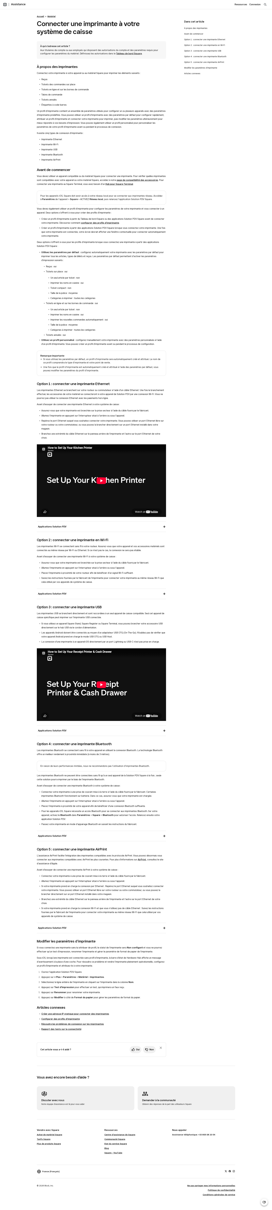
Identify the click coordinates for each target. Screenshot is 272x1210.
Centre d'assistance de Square (119, 1135)
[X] (225, 1171)
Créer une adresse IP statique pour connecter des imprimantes (75, 1014)
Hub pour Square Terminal (119, 184)
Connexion (255, 4)
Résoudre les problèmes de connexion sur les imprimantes (72, 1024)
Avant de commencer (193, 34)
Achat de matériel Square (49, 1135)
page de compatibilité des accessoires (137, 180)
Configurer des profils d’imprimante (60, 1019)
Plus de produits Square (49, 1144)
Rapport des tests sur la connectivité (61, 1029)
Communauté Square (114, 1139)
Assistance (18, 4)
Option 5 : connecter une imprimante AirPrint (204, 62)
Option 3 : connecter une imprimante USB (202, 51)
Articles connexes (192, 73)
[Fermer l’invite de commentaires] (160, 1047)
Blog (106, 1148)
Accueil (40, 16)
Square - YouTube (113, 1153)
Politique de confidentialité (221, 1190)
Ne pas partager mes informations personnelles (211, 1186)
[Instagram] (233, 1171)
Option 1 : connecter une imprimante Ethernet (204, 39)
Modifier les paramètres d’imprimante (200, 68)
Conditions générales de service (219, 1195)
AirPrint (142, 859)
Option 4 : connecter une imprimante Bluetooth (205, 56)
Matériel (51, 16)
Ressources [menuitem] (241, 4)
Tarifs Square (43, 1139)
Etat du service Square (115, 1144)
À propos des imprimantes (195, 28)
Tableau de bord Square (129, 53)
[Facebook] (229, 1171)
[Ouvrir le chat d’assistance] (264, 1202)
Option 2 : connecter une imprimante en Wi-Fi (204, 45)
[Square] (5, 4)
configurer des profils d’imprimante (100, 223)
